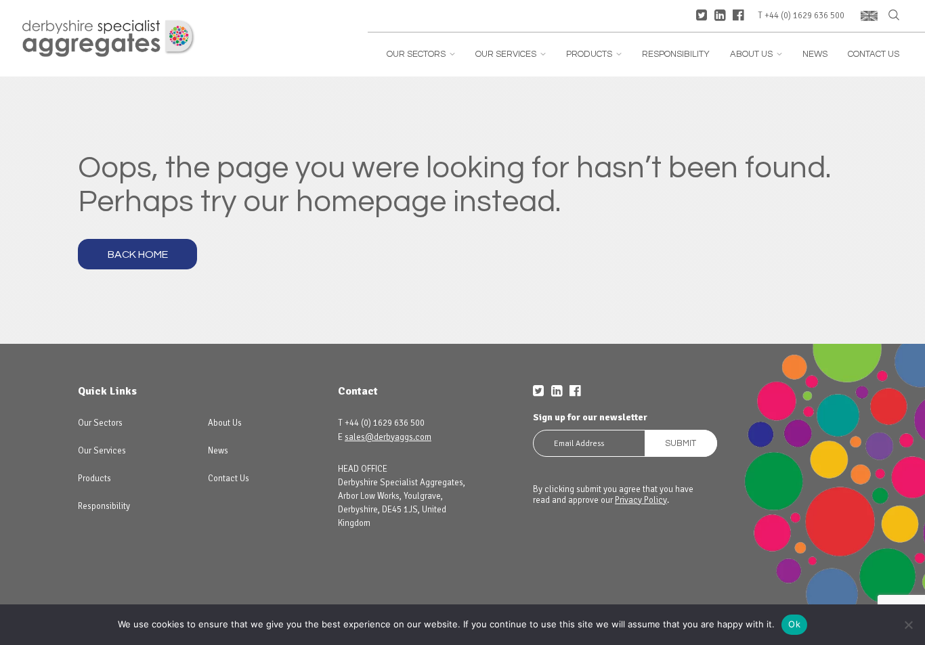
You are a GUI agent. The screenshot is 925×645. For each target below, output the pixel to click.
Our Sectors (421, 54)
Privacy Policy (641, 500)
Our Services (510, 54)
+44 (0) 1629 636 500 (804, 16)
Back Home (138, 254)
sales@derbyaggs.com (388, 437)
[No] (908, 624)
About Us (756, 54)
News (814, 54)
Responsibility (676, 54)
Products (594, 54)
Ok (794, 624)
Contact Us (873, 54)
